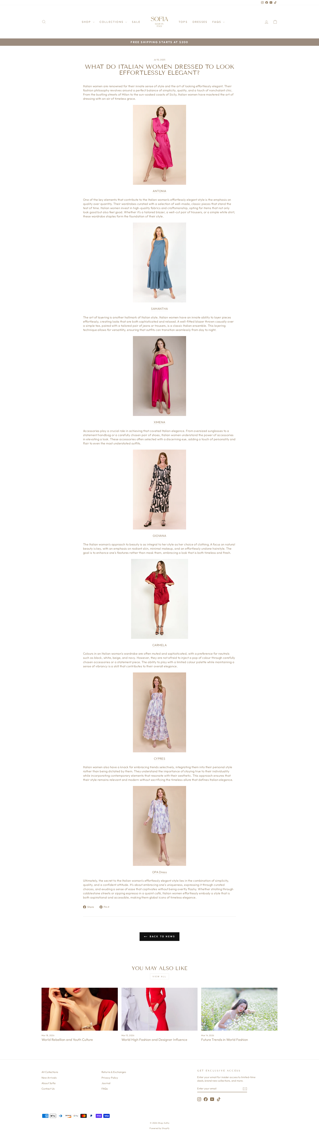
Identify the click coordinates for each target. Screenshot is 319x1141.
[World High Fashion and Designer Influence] (159, 1009)
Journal (106, 1083)
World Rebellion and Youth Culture (67, 1039)
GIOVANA (159, 536)
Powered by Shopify (159, 1128)
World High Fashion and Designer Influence (154, 1039)
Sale (136, 21)
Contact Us (48, 1088)
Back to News (162, 936)
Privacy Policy (110, 1077)
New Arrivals (49, 1077)
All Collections (50, 1072)
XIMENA (159, 422)
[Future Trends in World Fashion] (239, 1009)
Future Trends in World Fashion (224, 1039)
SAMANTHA (159, 309)
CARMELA (159, 645)
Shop (87, 21)
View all (159, 976)
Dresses (200, 21)
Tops (183, 21)
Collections (112, 21)
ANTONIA (159, 191)
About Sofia (49, 1083)
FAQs (217, 21)
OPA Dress (159, 872)
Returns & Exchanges (114, 1072)
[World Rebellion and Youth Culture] (80, 1009)
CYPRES (159, 759)
